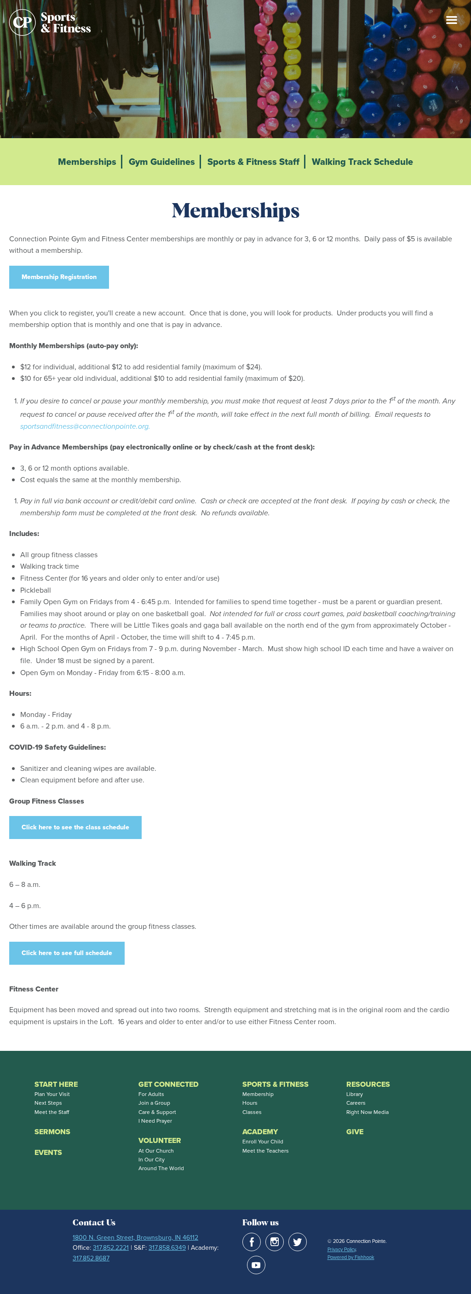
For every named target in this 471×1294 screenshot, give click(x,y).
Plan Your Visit (52, 1094)
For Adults (151, 1094)
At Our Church (156, 1151)
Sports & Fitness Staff (253, 162)
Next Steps (48, 1103)
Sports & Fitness (275, 1084)
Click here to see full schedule (67, 953)
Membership (258, 1094)
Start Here (56, 1084)
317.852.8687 (91, 1258)
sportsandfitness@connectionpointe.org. (85, 426)
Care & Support (157, 1112)
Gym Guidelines (162, 162)
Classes (252, 1112)
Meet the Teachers (265, 1151)
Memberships (87, 162)
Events (48, 1152)
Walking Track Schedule (362, 162)
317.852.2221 (111, 1248)
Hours (250, 1103)
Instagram (274, 1242)
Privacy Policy (341, 1249)
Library (354, 1094)
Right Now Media (367, 1112)
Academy (260, 1131)
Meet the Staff (51, 1112)
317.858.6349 (167, 1248)
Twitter (297, 1242)
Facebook (251, 1242)
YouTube (256, 1265)
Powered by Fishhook (350, 1257)
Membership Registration (59, 277)
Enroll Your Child (262, 1141)
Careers (356, 1103)
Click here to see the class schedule (75, 827)
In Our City (151, 1159)
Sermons (52, 1131)
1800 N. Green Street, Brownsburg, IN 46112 (135, 1237)
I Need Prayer (155, 1121)
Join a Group (154, 1103)
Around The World (161, 1168)
